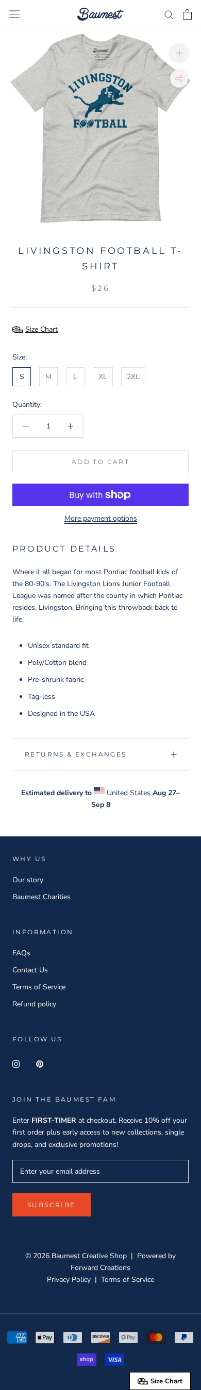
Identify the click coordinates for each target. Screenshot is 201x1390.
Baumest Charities (41, 897)
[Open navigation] (14, 14)
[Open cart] (187, 14)
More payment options (100, 518)
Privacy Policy (69, 1279)
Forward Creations (100, 1268)
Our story (27, 880)
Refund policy (34, 1004)
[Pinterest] (39, 1063)
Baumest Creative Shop (89, 1256)
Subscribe (51, 1205)
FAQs (21, 953)
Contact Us (30, 970)
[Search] (169, 14)
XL (102, 377)
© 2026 (38, 1256)
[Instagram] (16, 1063)
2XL (133, 377)
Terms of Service (38, 987)
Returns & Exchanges (76, 754)
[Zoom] (179, 53)
